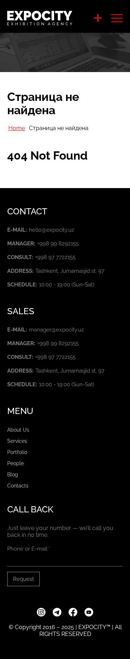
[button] (98, 18)
